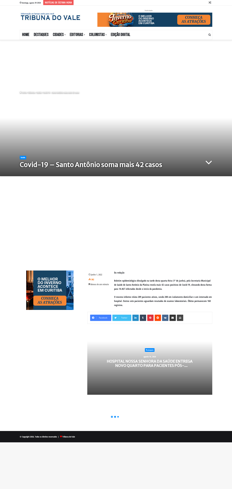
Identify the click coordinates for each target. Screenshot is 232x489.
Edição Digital (120, 34)
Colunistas (97, 34)
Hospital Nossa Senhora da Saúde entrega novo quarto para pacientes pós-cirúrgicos (150, 365)
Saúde (39, 92)
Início (24, 92)
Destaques (41, 34)
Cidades (58, 34)
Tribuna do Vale (68, 436)
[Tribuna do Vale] (50, 16)
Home (25, 34)
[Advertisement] (94, 63)
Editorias (76, 34)
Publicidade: (149, 10)
